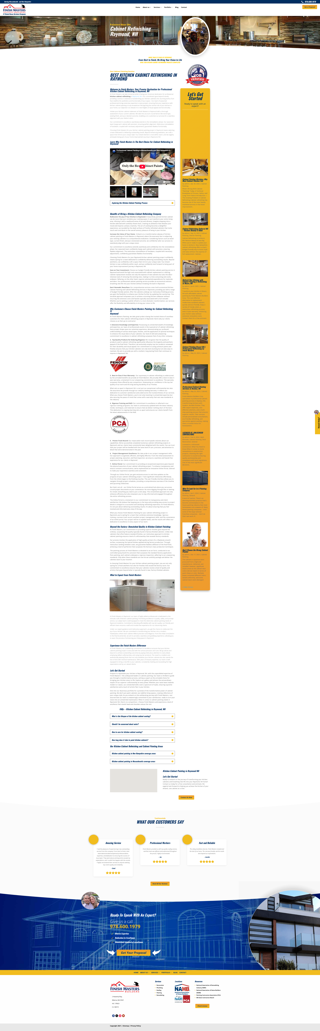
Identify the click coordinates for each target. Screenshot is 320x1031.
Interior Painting (195, 235)
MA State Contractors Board (205, 997)
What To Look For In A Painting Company (194, 489)
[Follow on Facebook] (113, 1015)
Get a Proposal (309, 7)
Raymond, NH (137, 96)
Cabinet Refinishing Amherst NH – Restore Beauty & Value (195, 229)
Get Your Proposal (133, 953)
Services (157, 7)
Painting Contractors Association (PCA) (208, 995)
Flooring (159, 993)
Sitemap (126, 1026)
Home (138, 7)
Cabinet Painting (196, 439)
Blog (176, 7)
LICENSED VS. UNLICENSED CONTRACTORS (192, 433)
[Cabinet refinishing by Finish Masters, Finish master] (142, 611)
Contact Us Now (186, 797)
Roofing (159, 990)
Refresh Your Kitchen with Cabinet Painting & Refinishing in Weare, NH (194, 282)
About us (146, 7)
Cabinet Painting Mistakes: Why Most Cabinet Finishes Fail (194, 180)
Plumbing (160, 988)
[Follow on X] (116, 1015)
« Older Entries (187, 587)
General (194, 442)
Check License (202, 1006)
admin (187, 184)
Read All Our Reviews (160, 884)
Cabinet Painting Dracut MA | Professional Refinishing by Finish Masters (193, 348)
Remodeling (160, 995)
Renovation (160, 985)
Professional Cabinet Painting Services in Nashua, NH (194, 387)
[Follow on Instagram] (120, 1015)
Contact (184, 7)
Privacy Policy (136, 1026)
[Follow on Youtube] (123, 1015)
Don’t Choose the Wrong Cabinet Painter (195, 551)
